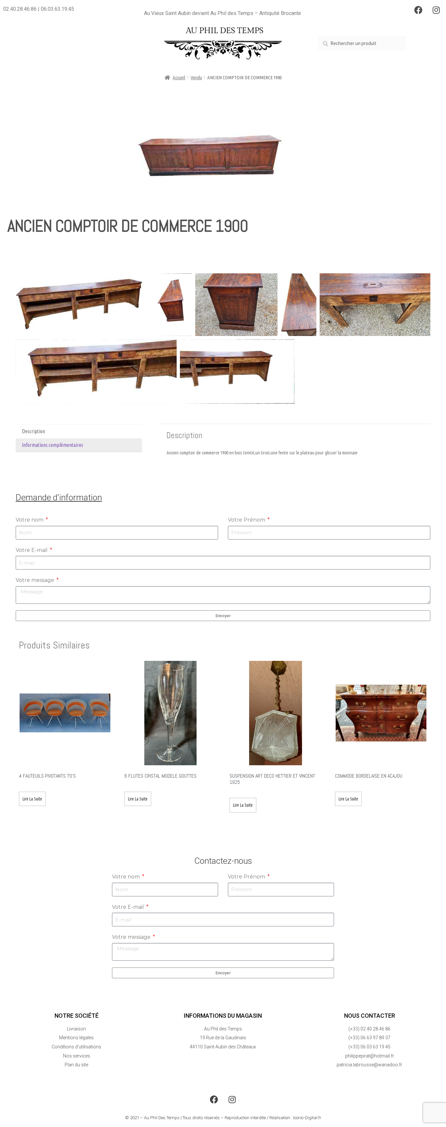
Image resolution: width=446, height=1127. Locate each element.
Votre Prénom (247, 520)
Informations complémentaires (52, 445)
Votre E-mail (32, 550)
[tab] (79, 431)
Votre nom (30, 520)
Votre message (36, 580)
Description (33, 431)
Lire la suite (32, 798)
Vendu (196, 77)
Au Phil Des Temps (162, 1117)
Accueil (179, 77)
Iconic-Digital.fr (307, 1117)
